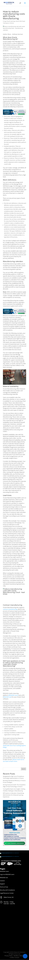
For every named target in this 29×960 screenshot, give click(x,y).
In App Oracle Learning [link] (9, 21)
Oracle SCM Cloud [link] (20, 21)
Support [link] (2, 884)
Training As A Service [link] (8, 23)
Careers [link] (2, 881)
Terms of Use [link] (4, 887)
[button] (25, 4)
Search (23, 769)
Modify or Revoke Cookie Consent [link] (17, 956)
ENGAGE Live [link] (7, 697)
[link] (9, 3)
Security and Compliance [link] (7, 890)
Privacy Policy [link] (9, 956)
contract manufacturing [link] (10, 609)
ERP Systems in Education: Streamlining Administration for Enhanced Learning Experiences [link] (13, 795)
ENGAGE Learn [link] (4, 871)
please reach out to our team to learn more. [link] (13, 760)
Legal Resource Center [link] (7, 893)
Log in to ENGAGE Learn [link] (7, 874)
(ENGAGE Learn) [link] (13, 695)
